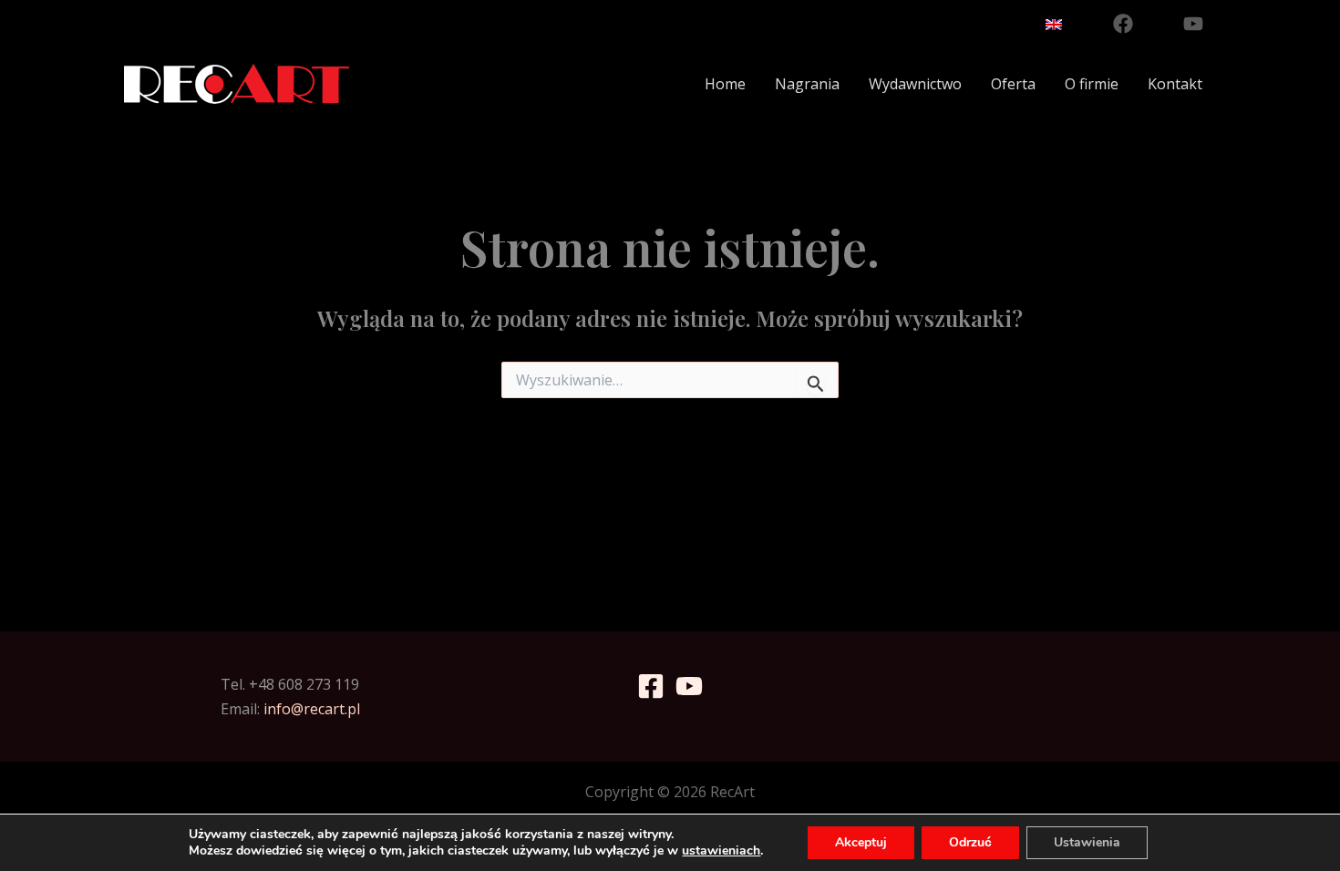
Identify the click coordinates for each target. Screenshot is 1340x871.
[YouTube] (1193, 23)
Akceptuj (861, 842)
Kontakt (1175, 84)
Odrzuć (970, 842)
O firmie (1091, 84)
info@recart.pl (311, 709)
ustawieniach (721, 851)
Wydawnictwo (915, 84)
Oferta (1013, 84)
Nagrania (807, 84)
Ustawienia (1087, 842)
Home (725, 84)
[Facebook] (1123, 23)
